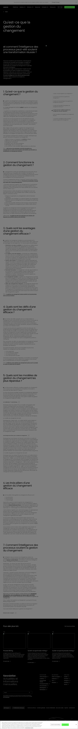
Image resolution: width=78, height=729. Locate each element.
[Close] (76, 724)
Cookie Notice (27, 727)
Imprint (32, 727)
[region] (39, 725)
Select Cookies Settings (55, 724)
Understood (65, 724)
